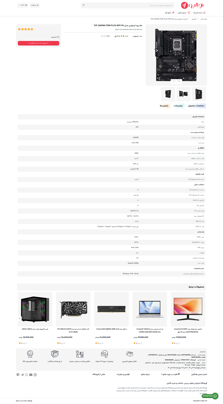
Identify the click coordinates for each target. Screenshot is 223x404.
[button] (203, 318)
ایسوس (135, 36)
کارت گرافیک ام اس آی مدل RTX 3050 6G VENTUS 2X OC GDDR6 (73, 330)
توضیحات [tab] (178, 106)
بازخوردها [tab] (164, 106)
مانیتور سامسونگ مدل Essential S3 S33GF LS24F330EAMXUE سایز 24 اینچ (188, 330)
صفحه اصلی (203, 19)
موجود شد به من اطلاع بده (38, 43)
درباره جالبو (145, 374)
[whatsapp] (26, 375)
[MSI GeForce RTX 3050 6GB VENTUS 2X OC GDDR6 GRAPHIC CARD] (73, 309)
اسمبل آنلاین (182, 13)
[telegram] (22, 375)
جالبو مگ (168, 13)
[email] (31, 375)
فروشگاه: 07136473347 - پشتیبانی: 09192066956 (180, 360)
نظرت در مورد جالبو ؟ (169, 374)
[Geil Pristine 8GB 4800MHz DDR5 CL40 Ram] (111, 309)
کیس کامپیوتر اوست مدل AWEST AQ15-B (35, 329)
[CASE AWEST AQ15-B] (35, 309)
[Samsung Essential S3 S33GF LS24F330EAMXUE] (188, 309)
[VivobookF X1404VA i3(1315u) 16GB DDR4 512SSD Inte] (150, 309)
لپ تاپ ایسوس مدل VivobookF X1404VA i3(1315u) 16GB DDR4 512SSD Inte (149, 330)
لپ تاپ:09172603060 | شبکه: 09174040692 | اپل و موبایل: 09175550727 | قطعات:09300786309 (176, 356)
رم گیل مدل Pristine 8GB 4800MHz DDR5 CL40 (111, 329)
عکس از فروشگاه (98, 374)
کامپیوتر (194, 19)
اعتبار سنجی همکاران (199, 374)
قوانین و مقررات (123, 374)
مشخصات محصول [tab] (196, 106)
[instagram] (35, 375)
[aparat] (18, 375)
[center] (83, 5)
